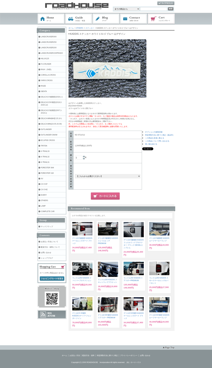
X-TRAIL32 (45, 157)
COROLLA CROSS (48, 75)
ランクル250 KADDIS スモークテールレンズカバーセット (158, 280)
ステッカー (90, 28)
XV (42, 179)
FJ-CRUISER (46, 64)
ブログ (106, 19)
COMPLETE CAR (48, 211)
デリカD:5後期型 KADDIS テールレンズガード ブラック (82, 240)
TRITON (44, 146)
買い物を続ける (151, 144)
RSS (49, 313)
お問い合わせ (133, 19)
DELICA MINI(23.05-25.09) (51, 124)
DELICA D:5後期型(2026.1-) (52, 97)
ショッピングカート (161, 19)
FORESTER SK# (47, 168)
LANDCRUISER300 (49, 37)
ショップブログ (47, 258)
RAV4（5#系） (46, 70)
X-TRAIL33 (45, 151)
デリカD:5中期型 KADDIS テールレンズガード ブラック (134, 315)
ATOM (51, 316)
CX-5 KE (44, 190)
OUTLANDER (46, 129)
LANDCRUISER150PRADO (52, 53)
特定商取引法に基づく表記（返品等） (160, 135)
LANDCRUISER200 (49, 48)
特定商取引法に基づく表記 (107, 355)
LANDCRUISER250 (49, 42)
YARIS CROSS (46, 80)
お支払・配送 (78, 19)
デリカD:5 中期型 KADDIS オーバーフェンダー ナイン (81, 315)
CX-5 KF (44, 184)
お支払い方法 (75, 355)
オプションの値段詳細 (153, 132)
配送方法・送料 (88, 355)
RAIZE (43, 86)
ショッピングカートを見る (52, 278)
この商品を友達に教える (154, 138)
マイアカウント (166, 3)
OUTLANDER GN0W (49, 135)
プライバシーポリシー (128, 355)
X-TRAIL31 (45, 162)
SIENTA (44, 91)
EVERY (44, 195)
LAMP (43, 206)
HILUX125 (45, 59)
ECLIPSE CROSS (48, 140)
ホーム (51, 19)
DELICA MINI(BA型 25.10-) (51, 118)
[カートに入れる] (105, 196)
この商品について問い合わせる (157, 141)
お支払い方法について (49, 242)
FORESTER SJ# (47, 173)
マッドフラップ (47, 227)
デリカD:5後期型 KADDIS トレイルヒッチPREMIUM (108, 240)
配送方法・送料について (50, 247)
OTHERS (79, 28)
